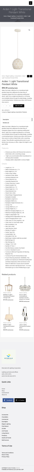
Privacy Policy (5, 456)
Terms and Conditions (8, 452)
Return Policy (5, 454)
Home (5, 16)
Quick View (9, 289)
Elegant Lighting (11, 16)
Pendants (24, 112)
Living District (19, 16)
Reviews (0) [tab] (6, 122)
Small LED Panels (6, 437)
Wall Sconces (5, 440)
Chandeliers (5, 417)
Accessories (5, 414)
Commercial (5, 419)
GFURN (4, 428)
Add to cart (18, 105)
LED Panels (5, 431)
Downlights (5, 421)
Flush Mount (5, 426)
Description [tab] (6, 119)
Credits (18, 468)
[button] (29, 30)
